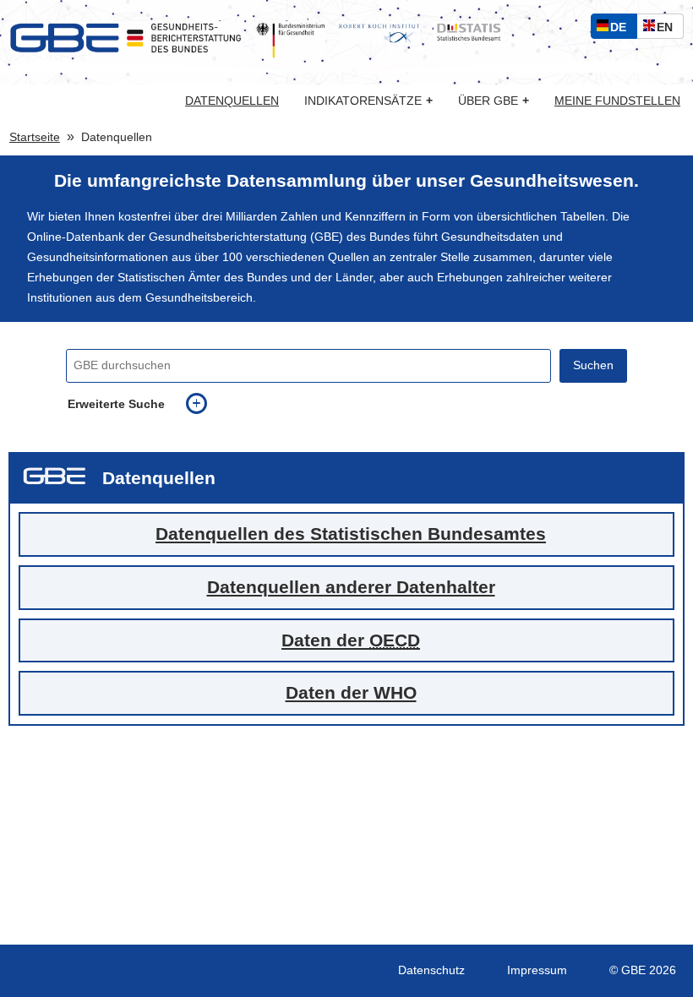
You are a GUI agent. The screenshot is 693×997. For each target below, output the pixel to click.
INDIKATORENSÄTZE (368, 101)
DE (622, 29)
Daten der (350, 640)
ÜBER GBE (493, 101)
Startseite (34, 137)
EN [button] (669, 29)
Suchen (593, 365)
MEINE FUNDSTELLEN (617, 101)
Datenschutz (431, 970)
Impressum (537, 970)
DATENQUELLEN (232, 101)
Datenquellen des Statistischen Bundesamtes (351, 533)
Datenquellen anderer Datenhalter (351, 587)
